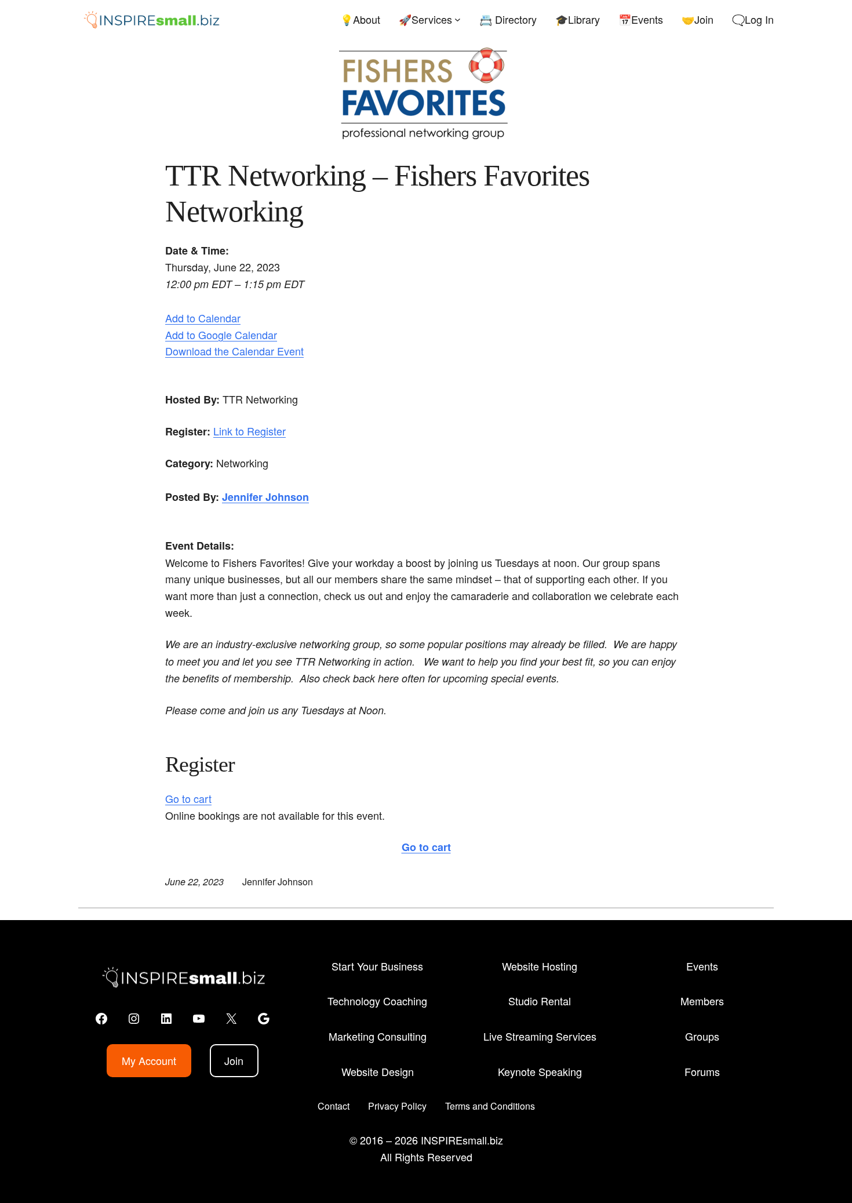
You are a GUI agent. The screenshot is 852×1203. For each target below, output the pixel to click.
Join (233, 1060)
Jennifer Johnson (265, 496)
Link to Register (249, 430)
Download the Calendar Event (234, 350)
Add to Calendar (203, 317)
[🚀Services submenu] (457, 19)
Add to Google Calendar (221, 334)
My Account (149, 1060)
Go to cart (188, 798)
